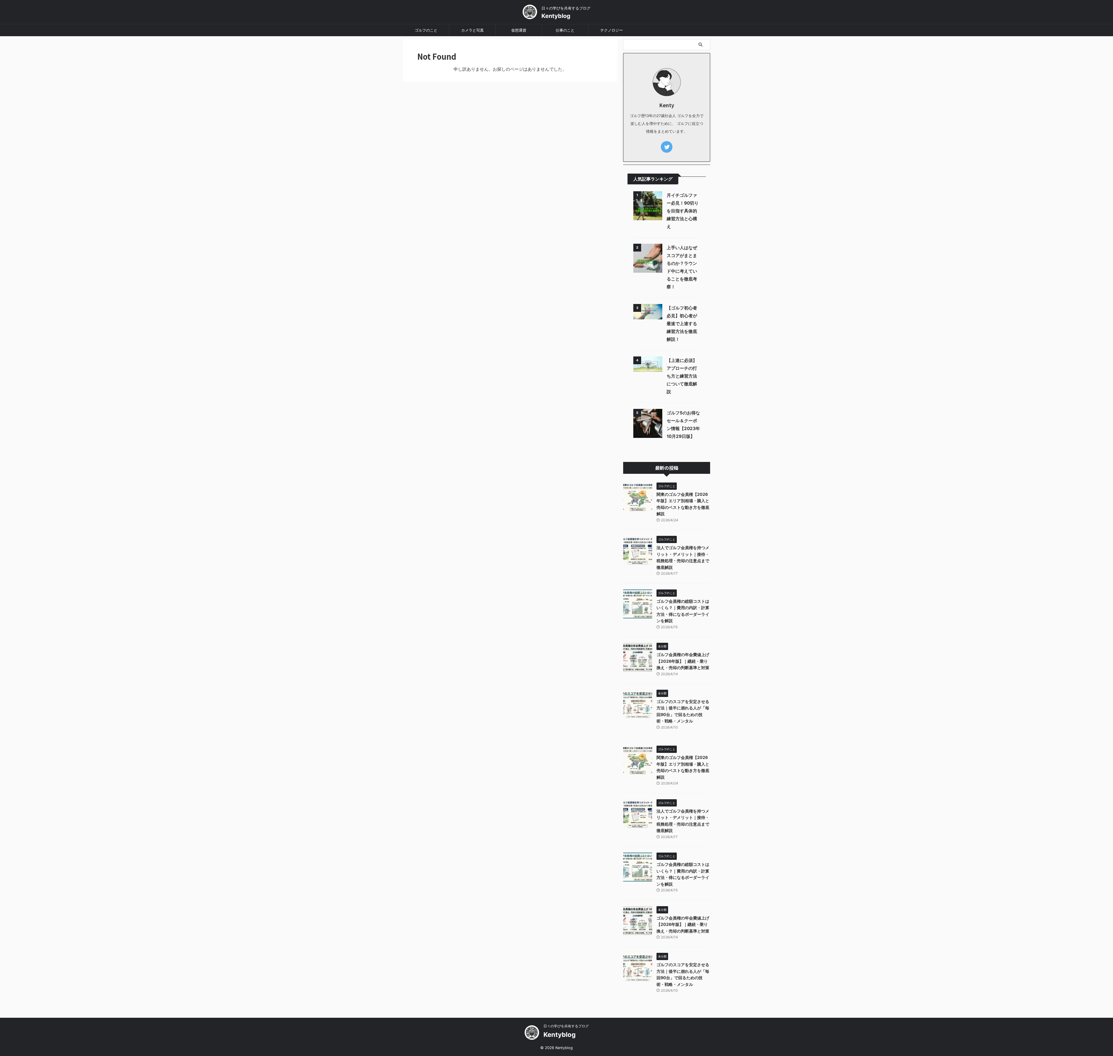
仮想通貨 (518, 30)
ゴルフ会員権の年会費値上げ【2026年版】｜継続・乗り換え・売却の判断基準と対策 (682, 661)
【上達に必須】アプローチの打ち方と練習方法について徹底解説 (682, 376)
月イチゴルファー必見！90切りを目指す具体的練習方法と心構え (683, 210)
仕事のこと (565, 30)
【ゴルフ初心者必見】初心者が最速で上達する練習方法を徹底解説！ (682, 323)
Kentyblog (555, 15)
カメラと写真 (472, 30)
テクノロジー (611, 30)
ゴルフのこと (426, 30)
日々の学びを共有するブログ (566, 1026)
